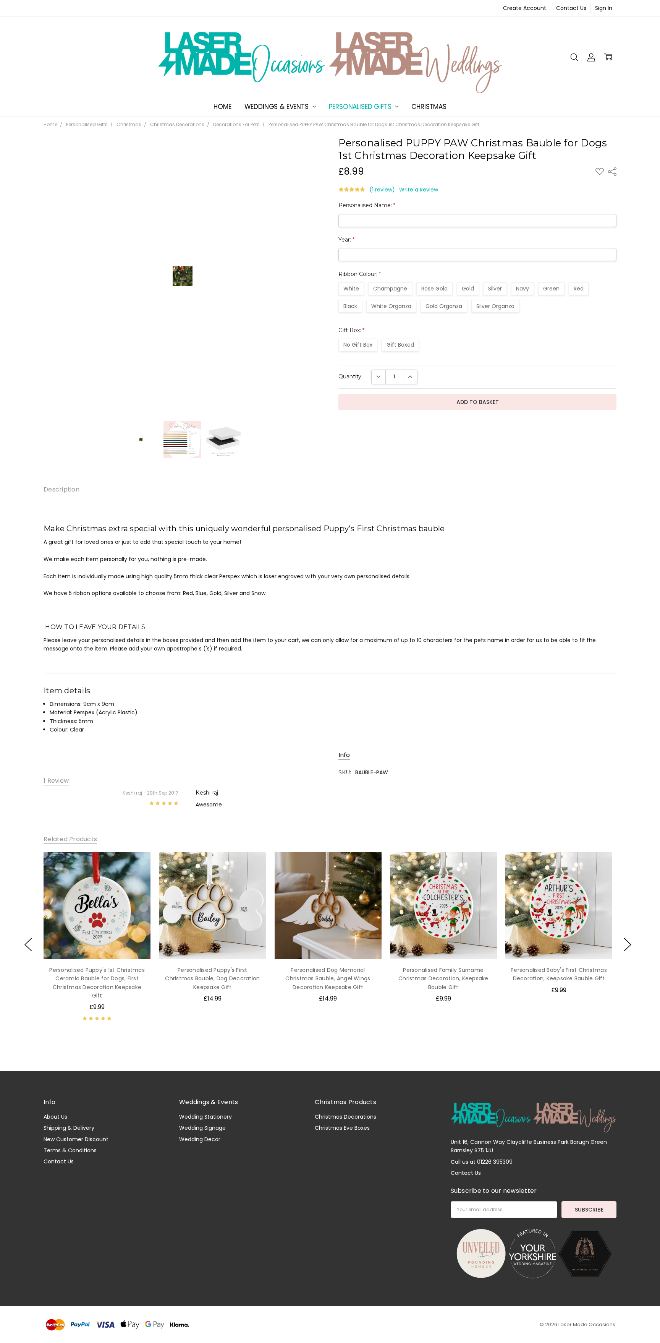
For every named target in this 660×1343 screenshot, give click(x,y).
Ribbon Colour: (359, 274)
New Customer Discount (76, 1139)
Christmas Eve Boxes (342, 1128)
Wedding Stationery (205, 1117)
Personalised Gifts (361, 106)
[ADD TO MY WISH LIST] (137, 866)
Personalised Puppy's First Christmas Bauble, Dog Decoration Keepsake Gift (212, 978)
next (628, 945)
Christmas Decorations (345, 1117)
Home (222, 106)
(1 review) (382, 190)
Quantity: (350, 376)
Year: (346, 239)
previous (28, 945)
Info (344, 755)
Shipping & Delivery (69, 1128)
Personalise (97, 943)
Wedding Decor (199, 1139)
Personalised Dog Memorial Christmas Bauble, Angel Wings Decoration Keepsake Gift (327, 978)
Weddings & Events (277, 106)
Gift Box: (351, 330)
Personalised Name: (366, 205)
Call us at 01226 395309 (482, 1162)
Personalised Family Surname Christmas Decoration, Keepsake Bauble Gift (443, 978)
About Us (55, 1117)
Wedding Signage (202, 1128)
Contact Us (571, 8)
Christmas (428, 106)
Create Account (524, 8)
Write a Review (418, 190)
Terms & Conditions (70, 1150)
